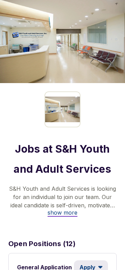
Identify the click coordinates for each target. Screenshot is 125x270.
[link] (62, 212)
